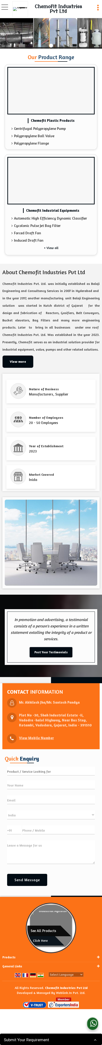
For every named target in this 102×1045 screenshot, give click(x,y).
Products (8, 957)
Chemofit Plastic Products (52, 120)
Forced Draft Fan (27, 233)
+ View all (51, 248)
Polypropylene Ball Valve (34, 136)
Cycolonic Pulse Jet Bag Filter (37, 225)
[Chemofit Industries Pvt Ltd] (21, 9)
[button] (36, 738)
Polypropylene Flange (31, 143)
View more (18, 361)
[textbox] (51, 771)
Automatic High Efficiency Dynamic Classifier (50, 218)
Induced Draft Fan (28, 240)
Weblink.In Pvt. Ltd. (70, 993)
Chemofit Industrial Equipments (52, 210)
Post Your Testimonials (51, 652)
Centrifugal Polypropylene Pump (40, 128)
